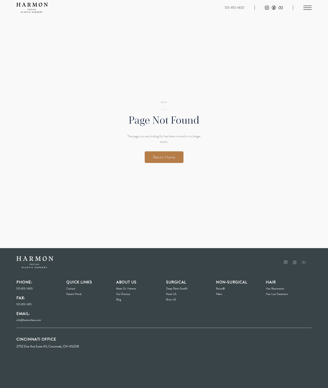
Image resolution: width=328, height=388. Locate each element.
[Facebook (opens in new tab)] (274, 7)
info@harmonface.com (28, 320)
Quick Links (79, 282)
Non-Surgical (231, 282)
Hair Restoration (275, 289)
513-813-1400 (24, 289)
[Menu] (307, 8)
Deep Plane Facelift (177, 289)
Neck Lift (171, 294)
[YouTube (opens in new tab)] (281, 7)
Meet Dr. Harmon (126, 289)
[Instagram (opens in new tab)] (267, 8)
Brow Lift (171, 299)
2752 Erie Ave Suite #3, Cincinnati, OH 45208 (47, 346)
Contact (70, 289)
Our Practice (123, 294)
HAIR (271, 282)
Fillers (219, 294)
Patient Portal (83, 294)
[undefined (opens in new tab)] (286, 262)
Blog (118, 299)
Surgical (176, 282)
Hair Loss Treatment (277, 294)
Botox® (220, 289)
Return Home (164, 157)
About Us (126, 282)
